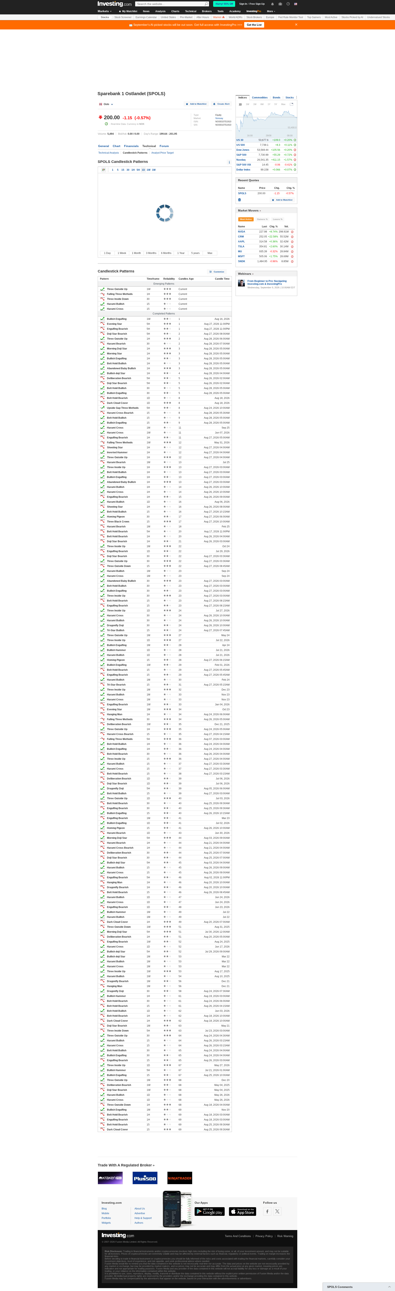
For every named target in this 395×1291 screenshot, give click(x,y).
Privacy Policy (264, 1236)
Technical (190, 11)
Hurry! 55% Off (224, 3)
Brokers (207, 11)
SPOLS (242, 193)
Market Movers (248, 210)
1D (143, 169)
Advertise (140, 1213)
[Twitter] (277, 1211)
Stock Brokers (254, 17)
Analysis (160, 11)
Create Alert (223, 104)
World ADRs (235, 17)
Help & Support (143, 1218)
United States (168, 17)
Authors (139, 1222)
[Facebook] (267, 1211)
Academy (235, 11)
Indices (242, 97)
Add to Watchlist (198, 104)
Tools (220, 11)
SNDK (241, 261)
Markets (103, 11)
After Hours (202, 17)
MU (240, 251)
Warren (217, 17)
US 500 (240, 145)
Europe (270, 17)
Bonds (276, 97)
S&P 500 (241, 154)
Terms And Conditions (238, 1236)
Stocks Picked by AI (352, 17)
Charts (175, 11)
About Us (140, 1208)
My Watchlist (129, 11)
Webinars (244, 273)
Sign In (243, 3)
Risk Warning (285, 1236)
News (146, 11)
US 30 (239, 140)
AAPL (241, 241)
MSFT (241, 256)
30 (128, 169)
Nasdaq (240, 159)
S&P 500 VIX (243, 164)
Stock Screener (122, 17)
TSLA (241, 246)
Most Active (331, 17)
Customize (219, 272)
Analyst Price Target (162, 152)
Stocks (105, 17)
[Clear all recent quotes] (239, 198)
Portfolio (106, 1218)
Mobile (105, 1213)
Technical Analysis (108, 152)
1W (148, 169)
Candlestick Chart (103, 170)
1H (133, 169)
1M (154, 169)
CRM (241, 236)
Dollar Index (243, 169)
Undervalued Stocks (378, 17)
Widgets (106, 1222)
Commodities (260, 97)
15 (122, 169)
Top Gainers (314, 17)
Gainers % (262, 219)
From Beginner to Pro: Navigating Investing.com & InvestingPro (267, 282)
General (103, 146)
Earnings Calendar (146, 17)
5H (138, 169)
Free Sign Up (257, 3)
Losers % (277, 219)
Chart (116, 146)
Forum (164, 146)
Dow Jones (242, 149)
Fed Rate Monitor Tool (290, 17)
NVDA (241, 231)
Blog (104, 1208)
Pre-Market (186, 17)
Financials (131, 146)
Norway (219, 118)
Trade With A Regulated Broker (125, 1165)
